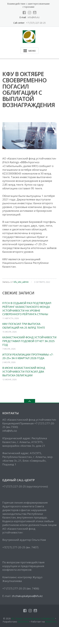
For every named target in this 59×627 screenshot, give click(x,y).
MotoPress (23, 621)
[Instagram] (29, 12)
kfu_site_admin (21, 281)
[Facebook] (24, 12)
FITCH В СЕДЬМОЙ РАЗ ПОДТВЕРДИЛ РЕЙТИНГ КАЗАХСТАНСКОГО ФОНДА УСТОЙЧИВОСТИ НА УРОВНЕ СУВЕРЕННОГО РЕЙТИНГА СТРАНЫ (26, 308)
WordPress (50, 621)
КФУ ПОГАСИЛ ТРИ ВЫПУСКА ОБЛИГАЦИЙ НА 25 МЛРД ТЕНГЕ (23, 325)
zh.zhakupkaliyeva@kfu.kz (27, 596)
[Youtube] (34, 12)
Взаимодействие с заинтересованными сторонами (28, 5)
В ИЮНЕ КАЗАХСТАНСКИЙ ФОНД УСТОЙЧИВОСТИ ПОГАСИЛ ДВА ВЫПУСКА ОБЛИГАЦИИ (23, 371)
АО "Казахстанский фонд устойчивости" (33, 618)
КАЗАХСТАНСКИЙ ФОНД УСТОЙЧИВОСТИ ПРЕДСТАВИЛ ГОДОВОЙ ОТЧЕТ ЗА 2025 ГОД (29, 341)
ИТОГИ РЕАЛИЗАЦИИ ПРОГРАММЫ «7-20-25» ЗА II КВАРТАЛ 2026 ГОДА (27, 356)
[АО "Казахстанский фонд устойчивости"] (29, 36)
